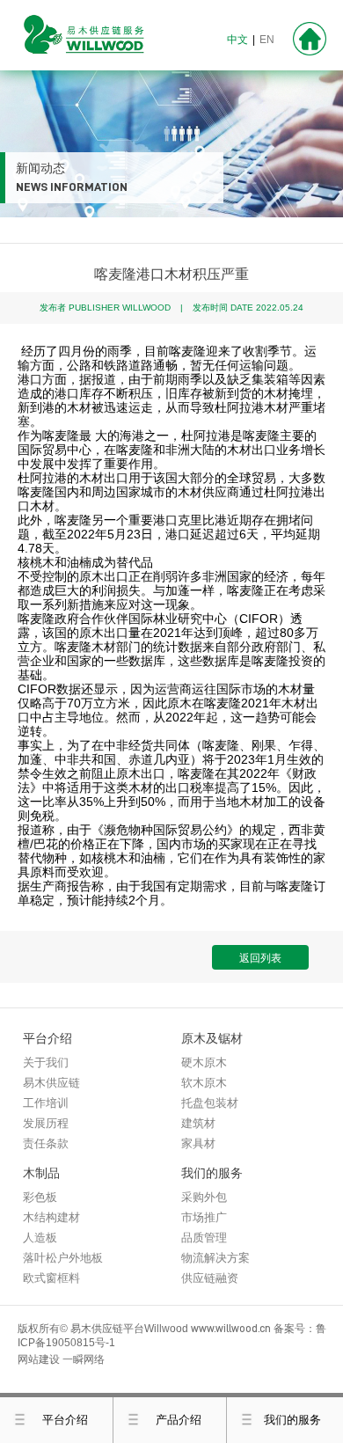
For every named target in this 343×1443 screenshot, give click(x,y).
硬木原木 (204, 1062)
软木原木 (204, 1082)
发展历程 (46, 1123)
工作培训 (46, 1103)
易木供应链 (51, 1082)
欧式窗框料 (51, 1278)
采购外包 (204, 1197)
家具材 (198, 1143)
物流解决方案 (215, 1257)
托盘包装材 (209, 1103)
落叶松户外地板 (63, 1257)
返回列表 (260, 958)
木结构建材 (51, 1217)
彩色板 (40, 1197)
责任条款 (46, 1143)
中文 (237, 39)
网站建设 (39, 1359)
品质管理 (204, 1237)
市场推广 (204, 1217)
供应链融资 (209, 1278)
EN (266, 39)
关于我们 (46, 1062)
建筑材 (198, 1123)
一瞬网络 (83, 1359)
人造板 (40, 1237)
